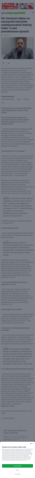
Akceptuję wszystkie (17, 465)
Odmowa (17, 470)
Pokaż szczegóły (17, 474)
